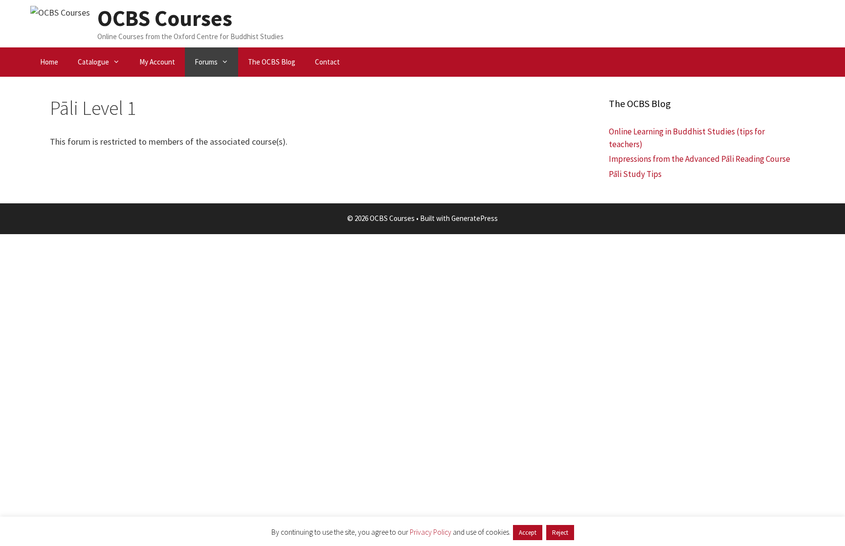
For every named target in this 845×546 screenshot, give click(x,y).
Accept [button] (527, 532)
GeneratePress (474, 218)
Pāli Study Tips (635, 174)
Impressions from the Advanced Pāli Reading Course (699, 158)
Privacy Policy (430, 532)
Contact (327, 61)
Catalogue (93, 61)
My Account (157, 61)
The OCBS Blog (271, 61)
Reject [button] (560, 532)
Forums (206, 61)
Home (49, 61)
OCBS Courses (164, 18)
